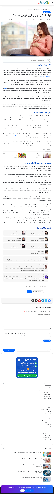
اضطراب (10, 136)
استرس (15, 136)
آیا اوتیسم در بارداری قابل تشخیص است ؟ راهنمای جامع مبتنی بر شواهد (28, 452)
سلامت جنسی (47, 424)
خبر (49, 405)
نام (50, 328)
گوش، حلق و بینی (46, 437)
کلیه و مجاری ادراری (46, 433)
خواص (49, 407)
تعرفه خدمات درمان (46, 398)
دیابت (5, 88)
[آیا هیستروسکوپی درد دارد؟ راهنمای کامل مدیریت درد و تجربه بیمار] (47, 473)
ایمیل (50, 333)
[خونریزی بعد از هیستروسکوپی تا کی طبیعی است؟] (47, 460)
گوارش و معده (47, 435)
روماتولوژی (48, 418)
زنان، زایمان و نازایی (44, 9)
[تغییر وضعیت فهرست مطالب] (47, 60)
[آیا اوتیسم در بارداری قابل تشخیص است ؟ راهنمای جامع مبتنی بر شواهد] (47, 454)
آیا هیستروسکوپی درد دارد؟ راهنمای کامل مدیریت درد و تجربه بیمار (29, 471)
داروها (49, 411)
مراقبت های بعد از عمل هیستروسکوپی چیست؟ (32, 465)
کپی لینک (29, 291)
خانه (49, 9)
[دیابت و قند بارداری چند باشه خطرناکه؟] (47, 155)
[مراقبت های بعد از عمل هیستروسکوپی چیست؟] (47, 466)
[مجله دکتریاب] (43, 2)
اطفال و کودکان (47, 392)
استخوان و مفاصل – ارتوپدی (44, 390)
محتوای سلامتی (47, 439)
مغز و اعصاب (47, 442)
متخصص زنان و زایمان (45, 76)
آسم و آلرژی (47, 388)
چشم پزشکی (47, 403)
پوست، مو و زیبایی (46, 396)
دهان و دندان (47, 413)
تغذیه (49, 401)
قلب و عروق (48, 429)
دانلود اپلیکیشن (29, 490)
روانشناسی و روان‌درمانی (45, 416)
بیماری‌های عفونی (47, 394)
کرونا (49, 431)
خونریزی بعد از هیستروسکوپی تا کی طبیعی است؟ (32, 458)
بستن (22, 490)
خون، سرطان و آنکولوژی (45, 409)
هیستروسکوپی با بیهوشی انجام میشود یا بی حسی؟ (32, 477)
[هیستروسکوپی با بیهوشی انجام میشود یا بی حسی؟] (47, 479)
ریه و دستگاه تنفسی (46, 420)
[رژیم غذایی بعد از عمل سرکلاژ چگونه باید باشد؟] (22, 155)
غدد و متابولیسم (47, 426)
